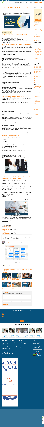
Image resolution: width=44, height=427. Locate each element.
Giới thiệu (10, 2)
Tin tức (31, 2)
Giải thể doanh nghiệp (36, 115)
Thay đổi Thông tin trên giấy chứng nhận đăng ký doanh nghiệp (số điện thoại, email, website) (38, 55)
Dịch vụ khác (27, 2)
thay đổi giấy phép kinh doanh (22, 220)
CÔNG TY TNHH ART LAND (3, 314)
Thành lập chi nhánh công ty (37, 28)
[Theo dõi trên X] (35, 353)
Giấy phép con (36, 109)
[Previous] (1, 316)
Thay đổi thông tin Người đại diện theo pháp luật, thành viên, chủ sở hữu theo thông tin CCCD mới (38, 52)
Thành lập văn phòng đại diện (37, 29)
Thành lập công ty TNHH (37, 24)
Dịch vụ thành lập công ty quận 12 (38, 76)
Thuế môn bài (36, 114)
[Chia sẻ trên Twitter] (15, 262)
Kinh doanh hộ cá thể (36, 95)
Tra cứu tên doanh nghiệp (37, 86)
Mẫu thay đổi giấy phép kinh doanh (6, 233)
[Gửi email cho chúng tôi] (39, 0)
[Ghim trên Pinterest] (17, 262)
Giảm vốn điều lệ (36, 59)
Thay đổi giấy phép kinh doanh (8, 4)
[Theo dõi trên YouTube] (39, 353)
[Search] (41, 2)
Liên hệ (34, 2)
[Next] (3, 316)
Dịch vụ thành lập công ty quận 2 (38, 67)
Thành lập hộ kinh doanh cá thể (38, 30)
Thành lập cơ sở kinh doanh (37, 97)
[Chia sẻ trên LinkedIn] (19, 262)
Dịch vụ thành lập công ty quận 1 (38, 66)
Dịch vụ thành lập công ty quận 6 (38, 71)
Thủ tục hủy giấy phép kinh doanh (6, 230)
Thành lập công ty (16, 2)
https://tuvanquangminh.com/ (7, 226)
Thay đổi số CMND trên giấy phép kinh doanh (7, 232)
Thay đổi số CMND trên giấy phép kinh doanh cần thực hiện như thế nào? (16, 279)
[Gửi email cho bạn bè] (16, 262)
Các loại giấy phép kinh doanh (5, 229)
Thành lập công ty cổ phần (37, 25)
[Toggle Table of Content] (10, 32)
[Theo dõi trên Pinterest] (36, 353)
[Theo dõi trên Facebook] (37, 0)
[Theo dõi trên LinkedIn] (41, 0)
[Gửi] (41, 7)
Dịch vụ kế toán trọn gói (37, 36)
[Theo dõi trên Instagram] (34, 353)
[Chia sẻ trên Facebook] (14, 262)
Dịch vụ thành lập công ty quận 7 (38, 72)
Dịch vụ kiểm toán (36, 40)
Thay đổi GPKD (22, 2)
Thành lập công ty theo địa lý (37, 101)
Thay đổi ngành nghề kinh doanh (38, 48)
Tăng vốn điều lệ (36, 58)
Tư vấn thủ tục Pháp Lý (37, 92)
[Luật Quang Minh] (5, 2)
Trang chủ (3, 4)
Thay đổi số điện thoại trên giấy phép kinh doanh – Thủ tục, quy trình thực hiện (6, 279)
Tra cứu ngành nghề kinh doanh (38, 87)
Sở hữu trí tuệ (36, 113)
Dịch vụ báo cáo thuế (36, 37)
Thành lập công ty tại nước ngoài (38, 100)
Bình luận (4, 294)
